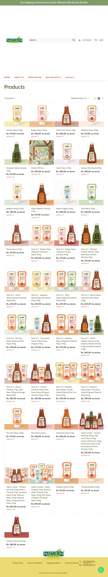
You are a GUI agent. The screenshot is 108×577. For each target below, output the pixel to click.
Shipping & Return (54, 563)
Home (7, 77)
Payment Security (72, 563)
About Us (19, 77)
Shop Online (34, 77)
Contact (69, 77)
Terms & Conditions (34, 563)
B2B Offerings (53, 77)
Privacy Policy (18, 563)
